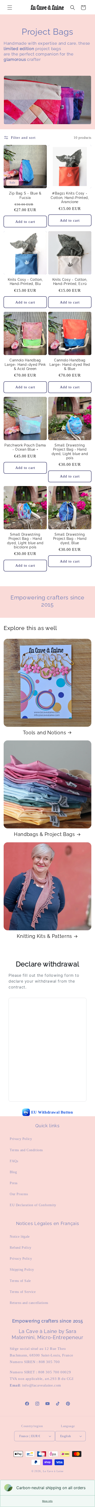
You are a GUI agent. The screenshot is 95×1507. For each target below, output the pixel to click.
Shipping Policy (22, 1269)
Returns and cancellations (29, 1303)
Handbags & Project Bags (44, 834)
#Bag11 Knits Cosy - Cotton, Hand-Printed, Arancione (70, 197)
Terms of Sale (20, 1281)
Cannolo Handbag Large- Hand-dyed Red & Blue (69, 364)
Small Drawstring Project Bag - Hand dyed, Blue (69, 538)
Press (14, 1183)
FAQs (14, 1161)
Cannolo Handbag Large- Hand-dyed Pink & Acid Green (25, 364)
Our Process (19, 1194)
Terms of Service (23, 1292)
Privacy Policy (21, 1139)
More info (47, 1501)
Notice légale (20, 1236)
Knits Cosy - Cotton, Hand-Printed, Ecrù (69, 282)
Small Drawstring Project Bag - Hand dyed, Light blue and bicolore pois (25, 540)
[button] (9, 7)
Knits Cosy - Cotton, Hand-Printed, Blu (25, 282)
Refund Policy (20, 1247)
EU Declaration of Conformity (33, 1205)
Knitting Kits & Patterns (44, 936)
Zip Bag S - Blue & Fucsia (25, 195)
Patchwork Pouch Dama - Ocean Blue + (25, 447)
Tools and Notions (44, 733)
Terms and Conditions (26, 1150)
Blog (13, 1172)
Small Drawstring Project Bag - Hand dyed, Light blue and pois (70, 451)
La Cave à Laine (53, 1471)
